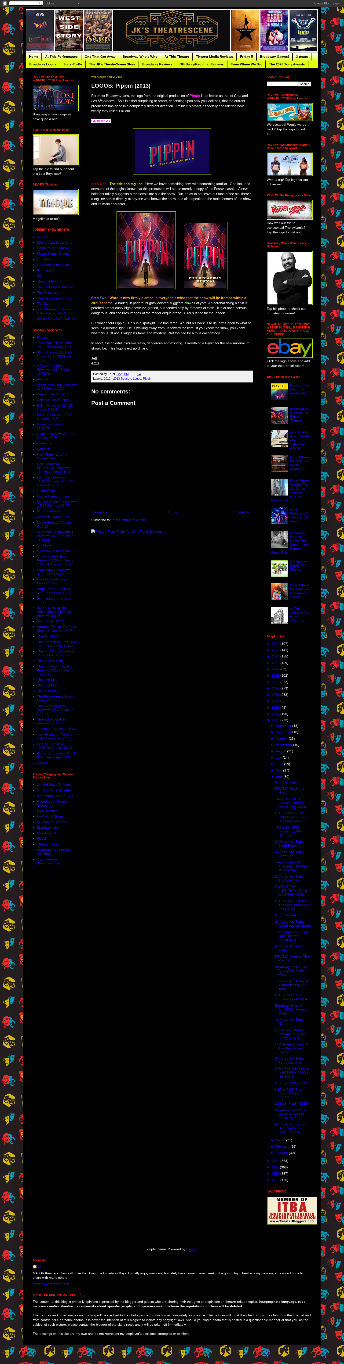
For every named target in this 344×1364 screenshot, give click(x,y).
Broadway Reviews (157, 64)
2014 (276, 714)
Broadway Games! (274, 56)
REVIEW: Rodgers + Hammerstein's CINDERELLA (290, 1128)
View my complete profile (51, 1284)
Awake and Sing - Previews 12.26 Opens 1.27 (57, 387)
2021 (276, 675)
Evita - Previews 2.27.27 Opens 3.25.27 (55, 417)
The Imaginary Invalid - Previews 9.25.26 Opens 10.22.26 (55, 670)
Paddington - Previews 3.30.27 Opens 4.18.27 (54, 572)
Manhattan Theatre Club (55, 796)
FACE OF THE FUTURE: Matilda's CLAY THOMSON (291, 890)
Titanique (44, 303)
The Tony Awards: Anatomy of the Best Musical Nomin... (291, 866)
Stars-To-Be (72, 64)
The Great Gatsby (50, 661)
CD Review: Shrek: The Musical (298, 565)
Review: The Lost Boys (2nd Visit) (299, 389)
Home (33, 56)
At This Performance (61, 56)
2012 (276, 1161)
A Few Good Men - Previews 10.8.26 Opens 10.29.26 (55, 369)
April (279, 776)
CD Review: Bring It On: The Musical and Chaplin (292, 1048)
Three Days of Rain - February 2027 (52, 721)
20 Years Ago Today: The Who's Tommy (290, 878)
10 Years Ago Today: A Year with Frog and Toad (291, 985)
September (284, 745)
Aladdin (42, 379)
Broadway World (49, 833)
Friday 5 (246, 56)
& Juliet (42, 237)
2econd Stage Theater (53, 784)
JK (39, 1267)
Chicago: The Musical (53, 400)
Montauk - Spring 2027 (54, 517)
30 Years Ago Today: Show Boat (290, 854)
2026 (276, 644)
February (283, 1146)
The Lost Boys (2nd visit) (55, 287)
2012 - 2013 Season (117, 378)
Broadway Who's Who (140, 56)
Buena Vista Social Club (54, 242)
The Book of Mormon (52, 636)
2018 (276, 694)
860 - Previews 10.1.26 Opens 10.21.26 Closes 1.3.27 (54, 356)
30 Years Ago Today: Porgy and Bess (290, 1060)
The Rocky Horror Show (55, 298)
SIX (39, 276)
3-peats (302, 56)
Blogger (192, 1249)
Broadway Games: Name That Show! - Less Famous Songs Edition (290, 542)
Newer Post (101, 512)
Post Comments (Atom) (129, 520)
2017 (276, 701)
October (282, 738)
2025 (276, 650)
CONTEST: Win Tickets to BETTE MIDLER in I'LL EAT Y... (292, 1072)
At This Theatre (177, 56)
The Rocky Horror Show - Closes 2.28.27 (56, 698)
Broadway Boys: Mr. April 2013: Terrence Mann (291, 1009)
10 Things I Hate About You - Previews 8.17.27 (54, 345)
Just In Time (46, 491)
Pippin (147, 378)
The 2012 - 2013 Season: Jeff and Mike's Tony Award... (292, 803)
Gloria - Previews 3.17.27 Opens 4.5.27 (55, 436)
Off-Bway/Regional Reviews (201, 64)
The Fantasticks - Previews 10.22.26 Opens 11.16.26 (57, 644)
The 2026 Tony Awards (287, 64)
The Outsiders (47, 292)
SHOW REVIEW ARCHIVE (56, 319)
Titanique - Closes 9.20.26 (56, 729)
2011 (276, 1167)
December (284, 726)
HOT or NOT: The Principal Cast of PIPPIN (289, 1093)
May (279, 770)
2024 (276, 656)
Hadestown (45, 443)
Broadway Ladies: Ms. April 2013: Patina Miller (291, 971)
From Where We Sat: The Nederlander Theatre (299, 591)
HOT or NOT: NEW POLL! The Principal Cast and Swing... (291, 817)
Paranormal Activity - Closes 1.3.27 (52, 581)
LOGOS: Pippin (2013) (291, 1103)
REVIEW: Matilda (287, 915)
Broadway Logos (42, 64)
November (284, 732)
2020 (276, 682)
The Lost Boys (47, 281)
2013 (276, 720)
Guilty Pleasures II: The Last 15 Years (299, 515)
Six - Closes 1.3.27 (51, 621)
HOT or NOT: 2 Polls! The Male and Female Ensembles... (293, 905)
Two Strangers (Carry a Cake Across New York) (54, 311)
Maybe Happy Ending (53, 253)
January (282, 1153)
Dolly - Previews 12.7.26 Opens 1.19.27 (55, 407)
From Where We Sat (246, 64)
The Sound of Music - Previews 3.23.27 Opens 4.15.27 (55, 710)
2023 (276, 663)
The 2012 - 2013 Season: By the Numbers (288, 831)
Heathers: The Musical (53, 248)
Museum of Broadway (53, 822)
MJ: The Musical (49, 511)
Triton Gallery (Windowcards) (48, 861)
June (280, 764)
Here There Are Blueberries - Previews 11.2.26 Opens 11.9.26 (54, 468)
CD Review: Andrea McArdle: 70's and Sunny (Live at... (290, 1034)
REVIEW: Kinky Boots (291, 1083)
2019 (276, 688)
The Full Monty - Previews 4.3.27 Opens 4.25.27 (56, 653)
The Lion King (47, 680)
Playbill (42, 838)
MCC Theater (47, 811)
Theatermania (47, 844)
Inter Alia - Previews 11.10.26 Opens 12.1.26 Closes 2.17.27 (55, 481)
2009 (276, 1180)
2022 (276, 669)
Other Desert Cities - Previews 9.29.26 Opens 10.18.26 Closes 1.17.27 (55, 560)
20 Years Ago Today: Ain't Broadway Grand (293, 923)
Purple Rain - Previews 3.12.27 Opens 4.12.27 (54, 591)
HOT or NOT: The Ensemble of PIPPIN (291, 997)
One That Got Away (100, 56)
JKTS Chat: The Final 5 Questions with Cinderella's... (292, 936)
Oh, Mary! (44, 259)
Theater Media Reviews (214, 56)
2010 (276, 1173)
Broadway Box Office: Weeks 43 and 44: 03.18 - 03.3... (291, 1114)
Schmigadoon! (47, 270)
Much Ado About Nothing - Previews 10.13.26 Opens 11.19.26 (56, 536)
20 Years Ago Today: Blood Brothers (290, 843)
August (281, 751)
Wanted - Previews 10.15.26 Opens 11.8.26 (55, 746)
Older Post (244, 512)
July (279, 757)
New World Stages (50, 816)
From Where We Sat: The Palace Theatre (299, 414)
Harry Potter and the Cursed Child (52, 456)
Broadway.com (48, 827)
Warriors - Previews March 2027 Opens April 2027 (56, 755)
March (281, 1140)
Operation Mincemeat (53, 265)
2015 (276, 707)
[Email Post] (138, 374)
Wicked (42, 763)
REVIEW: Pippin (287, 782)
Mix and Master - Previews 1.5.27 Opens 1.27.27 (56, 504)
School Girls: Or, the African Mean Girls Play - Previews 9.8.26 (55, 612)
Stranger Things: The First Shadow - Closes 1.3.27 (56, 628)
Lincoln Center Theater (54, 790)
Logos (137, 378)
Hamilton (43, 449)
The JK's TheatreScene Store (112, 64)
